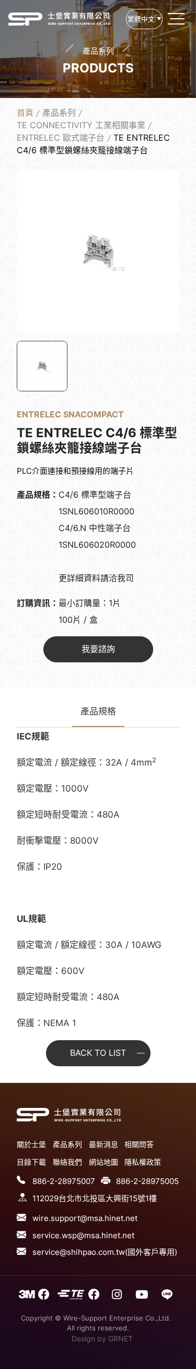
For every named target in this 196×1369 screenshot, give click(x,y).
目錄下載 (31, 1161)
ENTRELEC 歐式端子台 (61, 137)
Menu (177, 18)
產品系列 (59, 112)
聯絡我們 (67, 1161)
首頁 (25, 112)
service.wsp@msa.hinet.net (83, 1235)
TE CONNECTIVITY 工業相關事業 (81, 125)
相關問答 (139, 1144)
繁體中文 (141, 19)
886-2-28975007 (63, 1181)
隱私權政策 (142, 1161)
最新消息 (103, 1144)
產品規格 (98, 711)
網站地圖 (103, 1161)
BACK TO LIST (98, 1052)
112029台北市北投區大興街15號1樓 (94, 1198)
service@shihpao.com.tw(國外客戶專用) (104, 1252)
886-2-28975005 (147, 1181)
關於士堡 (31, 1144)
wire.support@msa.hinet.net (84, 1218)
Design (83, 1338)
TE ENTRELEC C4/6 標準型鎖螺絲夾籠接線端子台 (25, 18)
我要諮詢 (98, 649)
